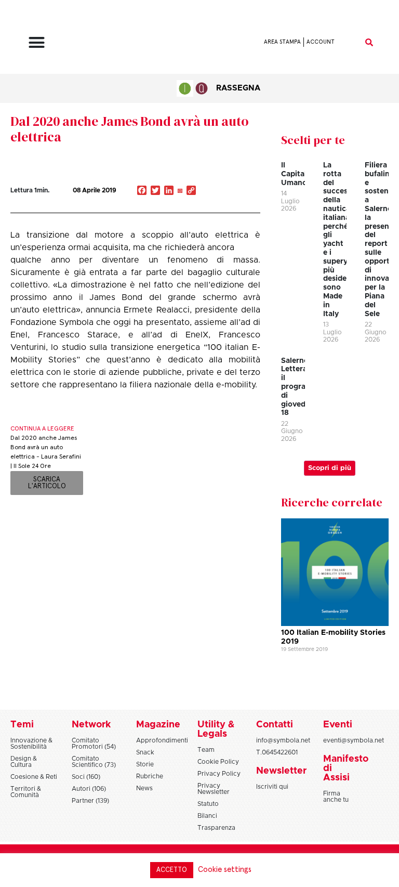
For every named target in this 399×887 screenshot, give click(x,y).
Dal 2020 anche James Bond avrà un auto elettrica (129, 129)
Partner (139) (90, 801)
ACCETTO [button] (171, 870)
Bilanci (207, 816)
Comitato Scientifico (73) (94, 761)
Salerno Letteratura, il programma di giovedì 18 (302, 387)
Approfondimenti (162, 740)
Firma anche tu (336, 796)
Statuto (208, 804)
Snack (145, 752)
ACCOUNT (321, 42)
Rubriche (149, 776)
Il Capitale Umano (296, 174)
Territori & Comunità (25, 792)
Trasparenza (216, 828)
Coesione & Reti (33, 777)
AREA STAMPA (282, 42)
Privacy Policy (219, 774)
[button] (36, 42)
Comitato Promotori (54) (94, 743)
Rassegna (238, 88)
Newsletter (281, 771)
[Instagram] (180, 191)
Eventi (337, 724)
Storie (145, 764)
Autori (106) (89, 789)
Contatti (274, 724)
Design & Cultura (23, 761)
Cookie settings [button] (224, 869)
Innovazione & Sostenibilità (31, 743)
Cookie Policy (218, 762)
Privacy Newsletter (213, 788)
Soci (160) (86, 777)
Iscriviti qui (272, 787)
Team (206, 750)
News (144, 788)
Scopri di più (329, 468)
